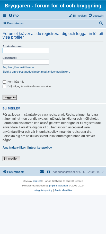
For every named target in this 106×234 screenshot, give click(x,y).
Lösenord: (10, 57)
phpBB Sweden (58, 185)
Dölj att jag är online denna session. (29, 86)
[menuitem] (13, 16)
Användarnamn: (13, 46)
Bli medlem (11, 158)
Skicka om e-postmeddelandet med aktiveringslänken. (36, 71)
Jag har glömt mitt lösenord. (20, 67)
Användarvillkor (14, 147)
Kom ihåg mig (15, 81)
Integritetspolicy (40, 147)
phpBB (37, 181)
